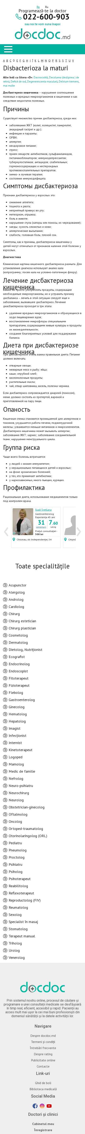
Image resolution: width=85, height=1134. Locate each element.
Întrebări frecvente (43, 1048)
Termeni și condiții (43, 1042)
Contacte (43, 1066)
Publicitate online (43, 1060)
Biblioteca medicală (43, 1089)
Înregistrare (43, 1130)
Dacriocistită (41, 77)
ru (46, 6)
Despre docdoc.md (43, 1036)
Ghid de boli (43, 1083)
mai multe (9, 85)
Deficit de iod (18, 81)
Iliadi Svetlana (43, 509)
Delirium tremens (69, 81)
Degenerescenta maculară (42, 81)
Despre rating (43, 1054)
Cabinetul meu (43, 1124)
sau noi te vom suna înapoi (42, 24)
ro (38, 6)
